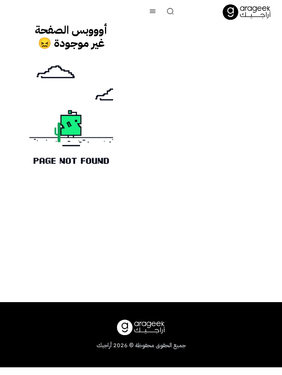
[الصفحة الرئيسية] (246, 12)
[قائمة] (152, 12)
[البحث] (170, 12)
